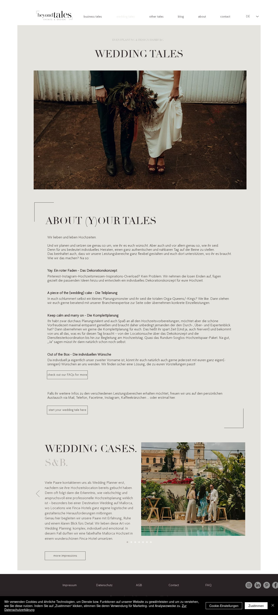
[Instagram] (248, 585)
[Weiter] (240, 494)
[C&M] (147, 542)
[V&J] (131, 542)
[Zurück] (38, 494)
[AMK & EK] (143, 542)
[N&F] (139, 542)
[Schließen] (272, 606)
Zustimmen (256, 606)
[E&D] (135, 542)
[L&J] (151, 542)
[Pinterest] (266, 585)
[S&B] (127, 542)
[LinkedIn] (257, 585)
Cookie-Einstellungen (223, 606)
